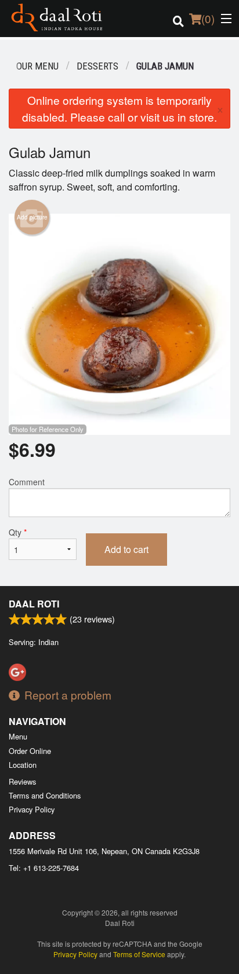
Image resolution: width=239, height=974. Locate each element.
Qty (18, 532)
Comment (27, 482)
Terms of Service (139, 954)
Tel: (44, 867)
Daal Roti (34, 603)
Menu (18, 736)
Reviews (22, 781)
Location (23, 764)
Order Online (30, 750)
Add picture (32, 217)
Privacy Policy (32, 809)
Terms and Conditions (45, 795)
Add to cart (126, 549)
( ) (208, 18)
